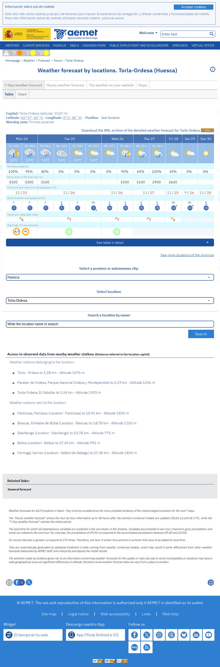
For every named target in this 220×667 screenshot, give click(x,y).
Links (146, 613)
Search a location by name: (109, 315)
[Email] (9, 585)
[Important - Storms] (25, 231)
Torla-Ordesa (74, 60)
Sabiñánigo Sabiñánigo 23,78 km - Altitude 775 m (66, 433)
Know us (59, 45)
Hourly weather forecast (65, 85)
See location (110, 117)
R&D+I (74, 45)
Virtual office (203, 45)
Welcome (146, 33)
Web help (170, 613)
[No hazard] (68, 231)
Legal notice (78, 613)
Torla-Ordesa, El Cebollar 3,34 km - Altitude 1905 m (59, 392)
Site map (48, 613)
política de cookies (113, 18)
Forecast (44, 60)
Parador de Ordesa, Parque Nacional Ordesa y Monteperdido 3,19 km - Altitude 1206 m (86, 382)
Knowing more (94, 45)
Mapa (142, 85)
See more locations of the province (187, 255)
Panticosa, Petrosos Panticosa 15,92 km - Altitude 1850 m (73, 413)
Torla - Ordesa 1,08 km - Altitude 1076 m (51, 372)
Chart (22, 94)
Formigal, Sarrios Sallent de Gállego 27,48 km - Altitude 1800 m (77, 453)
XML (207, 130)
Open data (180, 45)
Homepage (12, 60)
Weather (12, 45)
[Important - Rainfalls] (17, 231)
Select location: (109, 291)
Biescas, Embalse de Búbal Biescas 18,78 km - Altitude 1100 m (76, 423)
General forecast (19, 489)
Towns (57, 60)
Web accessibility (115, 613)
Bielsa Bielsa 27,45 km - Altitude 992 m (58, 443)
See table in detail (110, 242)
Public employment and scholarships (139, 45)
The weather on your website (111, 85)
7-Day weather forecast (23, 85)
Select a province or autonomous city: (109, 268)
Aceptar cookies (193, 7)
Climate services (36, 45)
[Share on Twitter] (29, 582)
